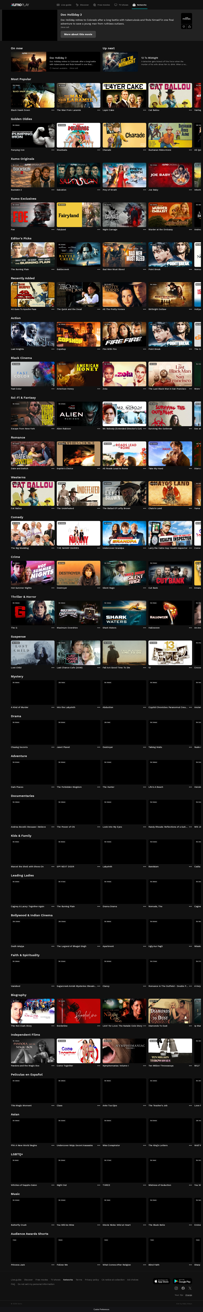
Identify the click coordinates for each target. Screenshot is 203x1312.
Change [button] (188, 1295)
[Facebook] (183, 1288)
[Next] (192, 94)
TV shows (123, 5)
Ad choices (132, 1279)
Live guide (66, 5)
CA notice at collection (113, 1279)
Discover (84, 5)
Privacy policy (92, 1279)
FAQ (13, 1284)
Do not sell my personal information (36, 1284)
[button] (78, 34)
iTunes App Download (161, 1281)
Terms (79, 1279)
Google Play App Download (182, 1281)
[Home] (20, 5)
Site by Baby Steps (184, 1304)
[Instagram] (176, 1288)
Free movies (104, 5)
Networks (142, 5)
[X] (190, 1288)
